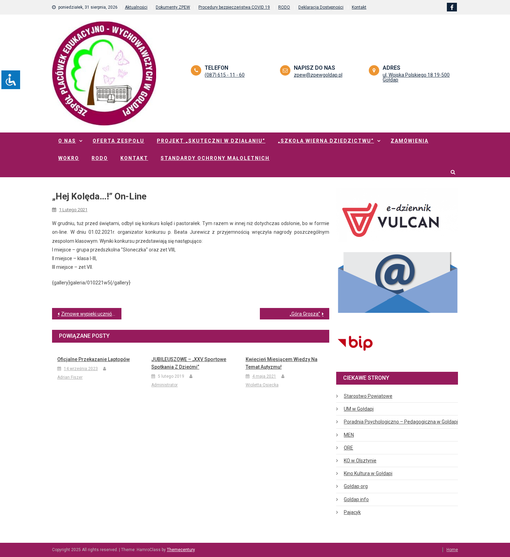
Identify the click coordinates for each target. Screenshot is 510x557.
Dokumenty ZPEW (173, 7)
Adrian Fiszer (70, 377)
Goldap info (356, 499)
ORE (348, 448)
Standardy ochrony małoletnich (215, 158)
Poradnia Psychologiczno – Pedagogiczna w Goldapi (401, 422)
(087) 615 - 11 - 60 (225, 75)
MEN (349, 435)
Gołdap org (356, 486)
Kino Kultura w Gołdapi (368, 473)
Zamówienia (409, 141)
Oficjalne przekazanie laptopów (93, 359)
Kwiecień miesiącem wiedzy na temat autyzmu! (281, 363)
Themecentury (181, 549)
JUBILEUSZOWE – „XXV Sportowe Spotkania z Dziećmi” (188, 363)
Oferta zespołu (118, 141)
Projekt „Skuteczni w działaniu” (211, 141)
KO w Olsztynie (360, 460)
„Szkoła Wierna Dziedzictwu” (326, 141)
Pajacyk (352, 512)
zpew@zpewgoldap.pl (318, 75)
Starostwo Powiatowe (368, 396)
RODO (284, 7)
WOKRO (68, 158)
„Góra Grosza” (305, 314)
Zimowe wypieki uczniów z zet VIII (91, 314)
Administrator (164, 385)
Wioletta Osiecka (262, 385)
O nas (67, 141)
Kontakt (359, 7)
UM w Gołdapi (359, 409)
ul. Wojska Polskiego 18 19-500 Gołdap (416, 77)
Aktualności (136, 7)
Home (452, 549)
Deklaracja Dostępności (320, 7)
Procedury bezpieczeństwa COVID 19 (234, 7)
